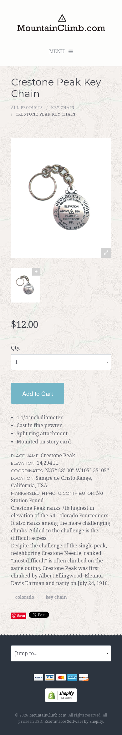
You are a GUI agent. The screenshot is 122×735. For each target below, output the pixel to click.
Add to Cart (37, 393)
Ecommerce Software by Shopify (73, 721)
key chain (62, 108)
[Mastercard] (61, 678)
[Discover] (84, 678)
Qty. (15, 348)
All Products (27, 108)
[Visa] (50, 678)
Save (21, 615)
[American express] (72, 678)
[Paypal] (38, 678)
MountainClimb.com (47, 715)
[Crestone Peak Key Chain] (25, 285)
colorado (24, 597)
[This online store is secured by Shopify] (61, 695)
